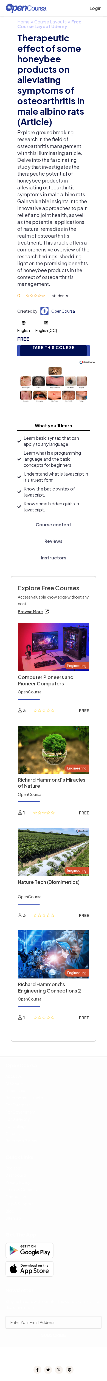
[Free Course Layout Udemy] (53, 384)
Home (23, 22)
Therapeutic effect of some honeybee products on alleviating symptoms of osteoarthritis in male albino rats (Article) (51, 80)
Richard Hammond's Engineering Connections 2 (49, 987)
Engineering (76, 666)
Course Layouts (50, 22)
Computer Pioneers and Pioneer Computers (46, 680)
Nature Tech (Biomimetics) (49, 882)
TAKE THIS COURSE (53, 347)
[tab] (53, 426)
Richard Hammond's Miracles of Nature (51, 782)
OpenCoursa (63, 311)
